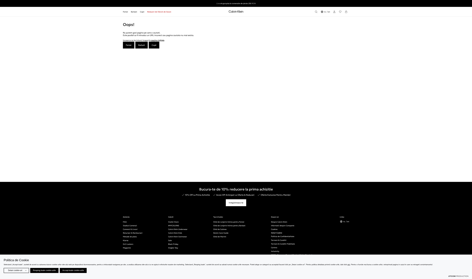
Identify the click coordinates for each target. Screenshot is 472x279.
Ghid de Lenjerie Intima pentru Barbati (229, 225)
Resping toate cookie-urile (44, 270)
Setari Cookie (276, 233)
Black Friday (173, 244)
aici (348, 264)
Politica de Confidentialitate (282, 236)
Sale (170, 240)
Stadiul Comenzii (130, 225)
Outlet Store (173, 222)
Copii (142, 12)
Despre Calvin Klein (279, 222)
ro (325, 12)
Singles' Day (173, 248)
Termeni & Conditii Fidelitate (283, 244)
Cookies (274, 229)
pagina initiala (157, 40)
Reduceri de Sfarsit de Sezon (159, 12)
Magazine (127, 248)
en (329, 12)
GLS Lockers (128, 244)
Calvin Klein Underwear (177, 229)
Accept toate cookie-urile (73, 270)
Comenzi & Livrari (130, 229)
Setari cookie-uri (15, 270)
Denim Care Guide (220, 233)
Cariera (274, 247)
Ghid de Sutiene (220, 229)
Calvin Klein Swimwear (177, 237)
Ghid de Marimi (219, 237)
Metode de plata (130, 237)
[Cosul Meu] (346, 12)
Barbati (134, 12)
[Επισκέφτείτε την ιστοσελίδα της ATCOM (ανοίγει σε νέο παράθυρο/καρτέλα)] (458, 276)
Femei (125, 12)
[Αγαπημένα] (340, 12)
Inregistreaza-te (236, 202)
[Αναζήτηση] (316, 12)
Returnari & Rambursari (132, 233)
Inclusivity (275, 251)
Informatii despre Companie (282, 225)
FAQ (125, 222)
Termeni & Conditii (278, 240)
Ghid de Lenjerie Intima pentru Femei (228, 222)
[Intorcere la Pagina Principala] (236, 12)
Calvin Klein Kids (175, 233)
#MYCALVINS (173, 225)
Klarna (125, 240)
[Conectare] (334, 12)
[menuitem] (126, 12)
